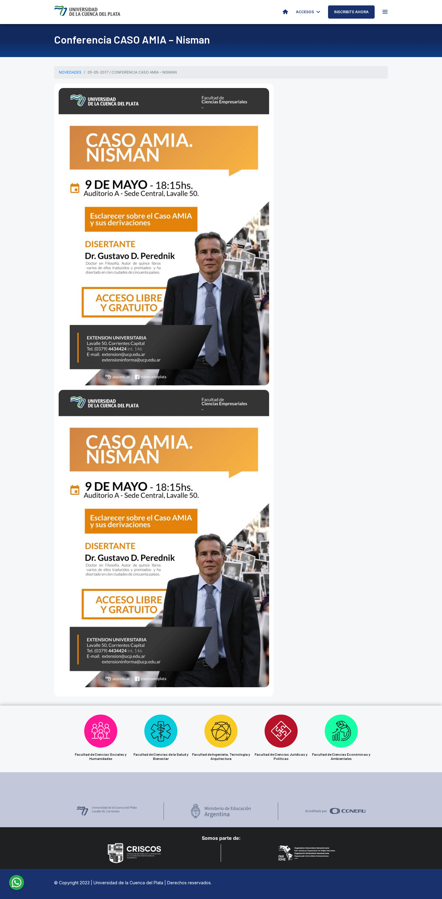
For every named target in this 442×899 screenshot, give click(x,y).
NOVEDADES (70, 72)
